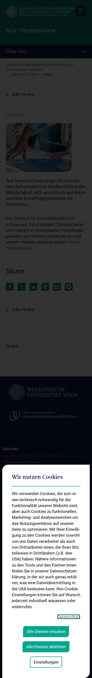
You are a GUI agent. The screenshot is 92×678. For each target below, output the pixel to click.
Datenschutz (68, 616)
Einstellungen (46, 662)
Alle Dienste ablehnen (46, 646)
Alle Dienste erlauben (46, 631)
